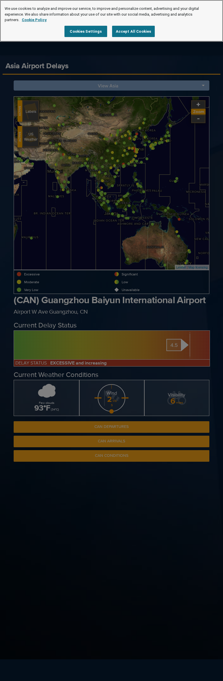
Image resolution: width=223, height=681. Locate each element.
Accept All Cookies (133, 31)
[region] (111, 21)
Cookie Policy (34, 20)
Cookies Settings (86, 31)
